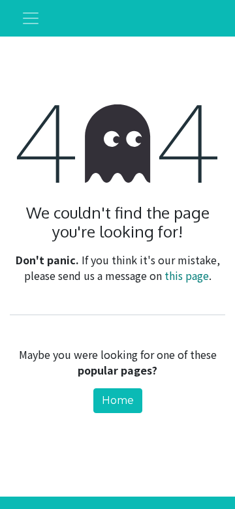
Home (118, 400)
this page (186, 275)
